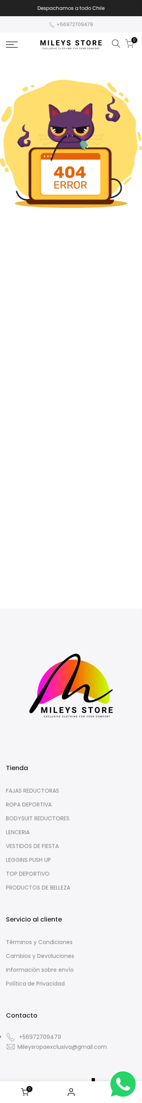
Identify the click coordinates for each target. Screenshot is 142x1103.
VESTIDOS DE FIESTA (32, 846)
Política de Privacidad (35, 984)
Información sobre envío (40, 970)
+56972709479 (74, 24)
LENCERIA (18, 832)
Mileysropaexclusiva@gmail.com (62, 1047)
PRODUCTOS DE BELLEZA (38, 887)
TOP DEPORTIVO (28, 874)
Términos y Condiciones (39, 942)
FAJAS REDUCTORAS (32, 791)
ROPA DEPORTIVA (29, 804)
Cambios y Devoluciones (40, 956)
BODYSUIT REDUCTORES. (38, 818)
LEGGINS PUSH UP (28, 860)
